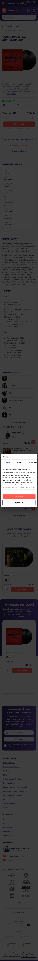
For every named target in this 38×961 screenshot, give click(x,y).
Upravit (17, 502)
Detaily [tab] (19, 462)
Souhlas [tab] (7, 462)
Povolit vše (19, 497)
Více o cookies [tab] (32, 462)
